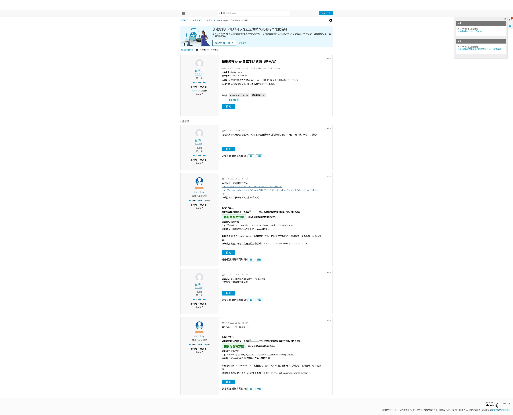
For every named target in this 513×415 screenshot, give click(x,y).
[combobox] (254, 13)
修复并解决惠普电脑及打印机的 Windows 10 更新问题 (480, 49)
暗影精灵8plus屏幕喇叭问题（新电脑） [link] (233, 20)
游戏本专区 (197, 20)
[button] (329, 58)
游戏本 (209, 20)
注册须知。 (505, 410)
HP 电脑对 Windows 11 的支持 (470, 31)
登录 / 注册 (326, 13)
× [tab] (505, 18)
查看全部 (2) (234, 100)
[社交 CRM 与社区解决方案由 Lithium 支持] (492, 404)
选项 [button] (331, 20)
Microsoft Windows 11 (239, 95)
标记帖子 (199, 94)
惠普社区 (184, 20)
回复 (228, 106)
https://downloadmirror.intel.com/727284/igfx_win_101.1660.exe (252, 186)
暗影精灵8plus (258, 95)
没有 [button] (259, 156)
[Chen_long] (199, 181)
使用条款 (495, 410)
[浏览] (182, 13)
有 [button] (251, 156)
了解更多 (242, 43)
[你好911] (199, 63)
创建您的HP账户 (224, 43)
